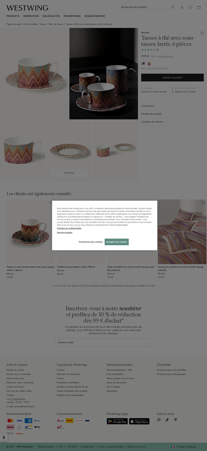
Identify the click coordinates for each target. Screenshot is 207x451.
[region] (104, 225)
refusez (77, 225)
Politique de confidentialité (69, 228)
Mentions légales (64, 232)
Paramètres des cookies (91, 242)
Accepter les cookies (116, 242)
